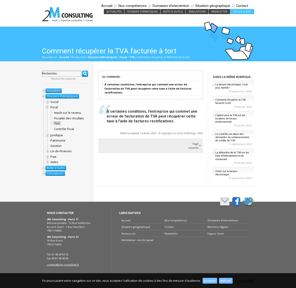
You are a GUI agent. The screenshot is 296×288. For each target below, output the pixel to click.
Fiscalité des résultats (69, 118)
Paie (53, 157)
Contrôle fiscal (64, 129)
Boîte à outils (174, 11)
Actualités (115, 11)
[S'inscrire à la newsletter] (224, 201)
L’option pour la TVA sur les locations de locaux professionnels (230, 118)
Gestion (56, 146)
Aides (54, 162)
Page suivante (193, 145)
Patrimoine (57, 140)
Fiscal (123, 57)
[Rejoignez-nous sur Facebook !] (236, 201)
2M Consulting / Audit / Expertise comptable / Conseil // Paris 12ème (67, 14)
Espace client (242, 11)
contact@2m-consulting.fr (63, 264)
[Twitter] (248, 201)
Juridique (56, 135)
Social (54, 102)
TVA (132, 57)
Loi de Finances (61, 151)
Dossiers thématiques (143, 11)
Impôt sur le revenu (67, 113)
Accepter (210, 281)
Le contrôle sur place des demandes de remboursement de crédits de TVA (232, 137)
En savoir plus (244, 281)
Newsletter (220, 11)
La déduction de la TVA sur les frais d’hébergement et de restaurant (232, 155)
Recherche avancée (63, 78)
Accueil (64, 57)
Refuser (225, 281)
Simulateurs (198, 11)
